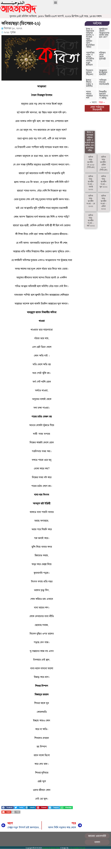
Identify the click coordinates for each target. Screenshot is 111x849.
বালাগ (97, 842)
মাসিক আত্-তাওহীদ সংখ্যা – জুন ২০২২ (103, 181)
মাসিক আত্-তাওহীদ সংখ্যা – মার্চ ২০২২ (91, 220)
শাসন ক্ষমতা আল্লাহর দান (89, 94)
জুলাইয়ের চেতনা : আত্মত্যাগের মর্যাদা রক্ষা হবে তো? (104, 32)
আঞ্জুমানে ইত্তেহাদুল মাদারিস (103, 72)
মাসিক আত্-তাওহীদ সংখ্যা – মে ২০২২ (91, 200)
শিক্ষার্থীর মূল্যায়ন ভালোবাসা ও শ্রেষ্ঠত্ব (103, 94)
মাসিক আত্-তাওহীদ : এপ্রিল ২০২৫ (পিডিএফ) (103, 163)
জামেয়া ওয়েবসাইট (97, 836)
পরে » (102, 102)
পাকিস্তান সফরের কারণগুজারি (104, 82)
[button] (55, 2)
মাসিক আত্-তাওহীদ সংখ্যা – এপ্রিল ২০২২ (104, 202)
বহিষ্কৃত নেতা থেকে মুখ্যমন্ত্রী (102, 55)
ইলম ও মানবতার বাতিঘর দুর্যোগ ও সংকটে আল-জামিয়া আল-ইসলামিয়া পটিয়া (90, 38)
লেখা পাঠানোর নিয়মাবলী (97, 108)
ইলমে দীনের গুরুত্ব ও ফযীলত (89, 83)
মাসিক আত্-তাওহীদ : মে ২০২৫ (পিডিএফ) (91, 162)
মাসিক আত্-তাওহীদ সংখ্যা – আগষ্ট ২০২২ (91, 183)
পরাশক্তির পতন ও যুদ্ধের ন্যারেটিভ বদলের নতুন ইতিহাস (90, 58)
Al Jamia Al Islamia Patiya (51, 848)
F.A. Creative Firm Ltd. (77, 848)
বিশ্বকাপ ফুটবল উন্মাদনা (89, 72)
